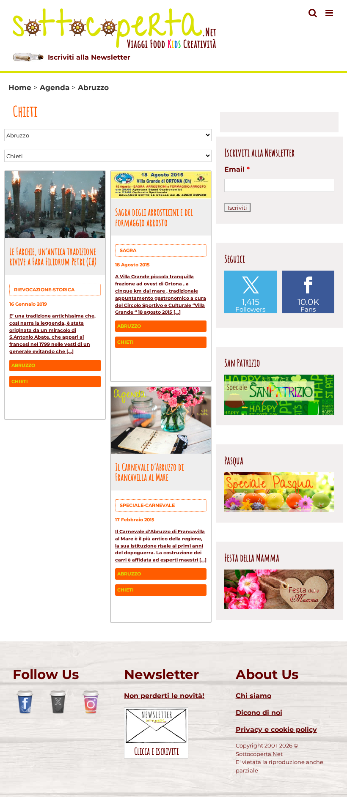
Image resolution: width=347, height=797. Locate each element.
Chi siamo (253, 696)
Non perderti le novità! (164, 696)
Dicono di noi (259, 713)
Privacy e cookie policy (276, 730)
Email (237, 169)
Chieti (19, 381)
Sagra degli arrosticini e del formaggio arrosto (154, 217)
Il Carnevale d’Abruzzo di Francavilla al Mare (149, 472)
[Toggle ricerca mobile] (312, 12)
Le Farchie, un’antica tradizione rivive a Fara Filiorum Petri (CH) (52, 256)
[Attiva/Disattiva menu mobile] (329, 12)
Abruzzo (23, 365)
